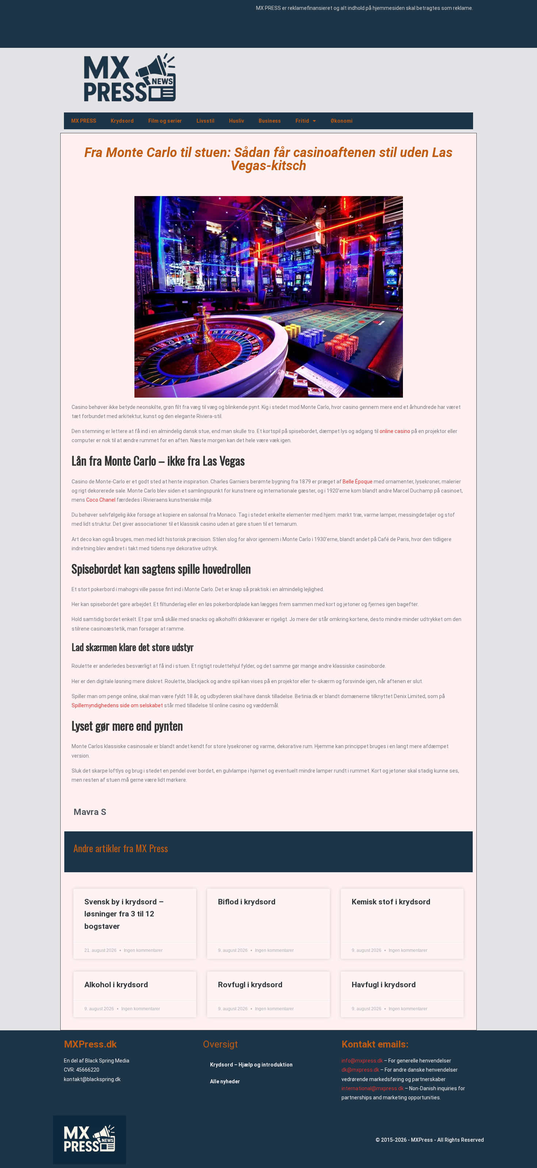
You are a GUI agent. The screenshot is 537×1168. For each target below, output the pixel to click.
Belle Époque (358, 482)
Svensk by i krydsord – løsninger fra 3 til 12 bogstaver (124, 914)
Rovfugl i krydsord (250, 984)
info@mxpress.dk (362, 1061)
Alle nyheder (225, 1081)
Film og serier (165, 121)
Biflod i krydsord (246, 901)
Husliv (236, 121)
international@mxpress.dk (373, 1088)
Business (270, 121)
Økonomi (342, 121)
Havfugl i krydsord (384, 984)
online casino (394, 431)
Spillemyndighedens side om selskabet (117, 705)
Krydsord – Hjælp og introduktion (251, 1065)
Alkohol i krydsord (116, 984)
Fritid (302, 121)
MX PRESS (83, 121)
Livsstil (205, 121)
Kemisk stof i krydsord (391, 901)
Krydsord (122, 121)
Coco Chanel (100, 500)
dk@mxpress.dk (360, 1070)
